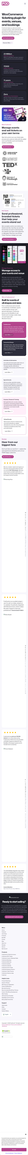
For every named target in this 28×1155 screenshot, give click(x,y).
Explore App (6, 290)
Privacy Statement (18, 1153)
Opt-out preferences (9, 1153)
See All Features (7, 147)
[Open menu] (25, 3)
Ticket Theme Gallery (8, 239)
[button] (26, 1134)
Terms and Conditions (16, 1024)
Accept (14, 1149)
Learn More (8, 335)
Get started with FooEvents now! (14, 917)
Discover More (6, 43)
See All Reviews (7, 457)
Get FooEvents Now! (8, 38)
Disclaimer (4, 1026)
